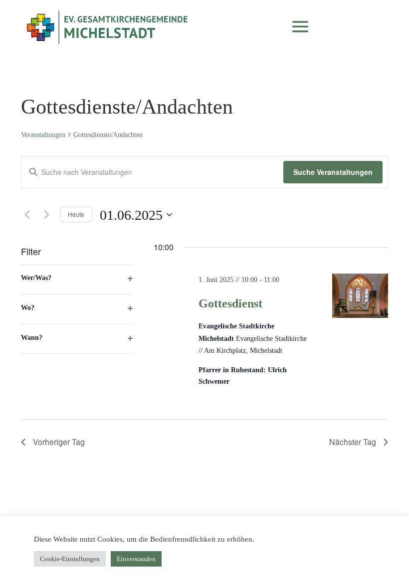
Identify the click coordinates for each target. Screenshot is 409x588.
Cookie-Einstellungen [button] (70, 559)
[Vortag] (27, 215)
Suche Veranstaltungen (333, 172)
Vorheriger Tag (59, 441)
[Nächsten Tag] (46, 215)
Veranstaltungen (43, 135)
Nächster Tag (352, 441)
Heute (76, 214)
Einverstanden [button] (136, 559)
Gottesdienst (230, 303)
